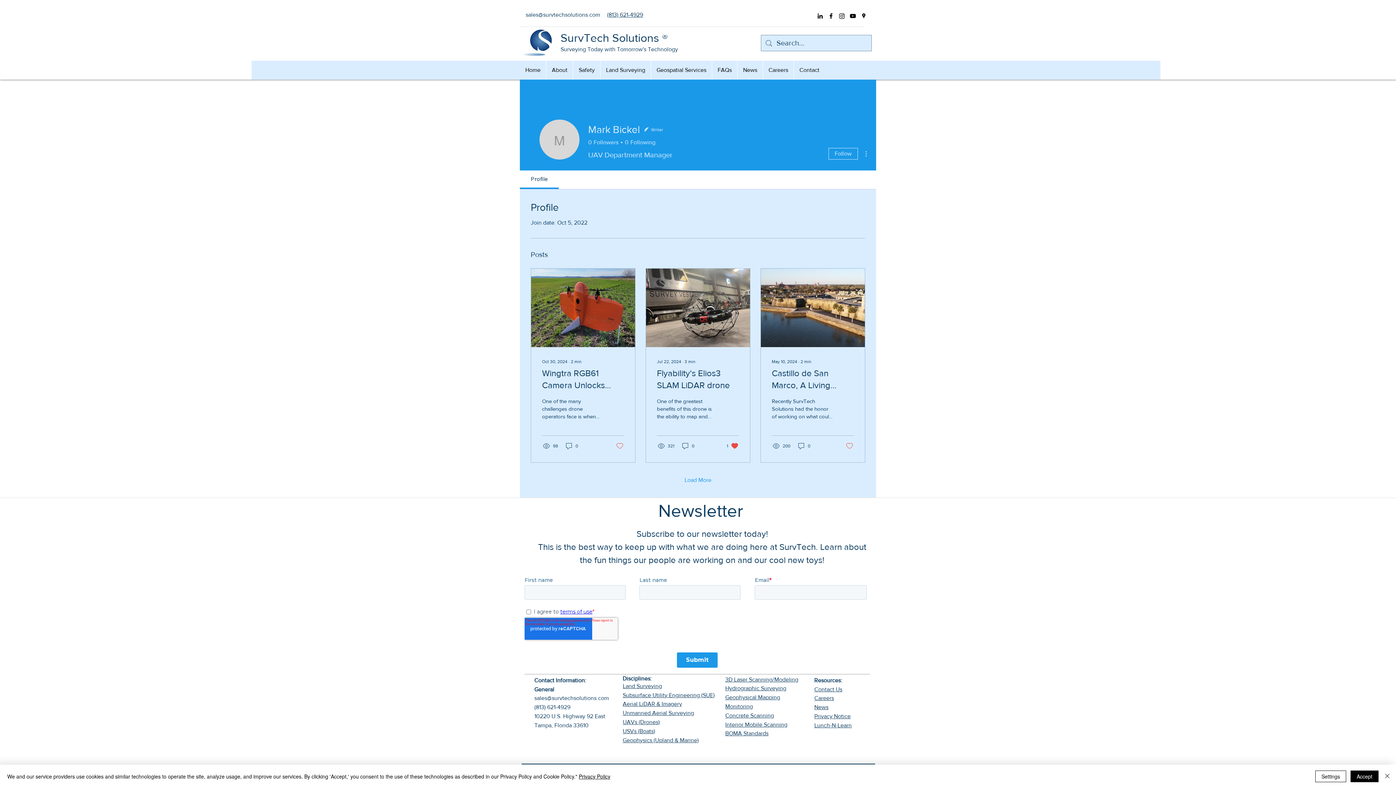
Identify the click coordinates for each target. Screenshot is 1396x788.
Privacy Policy (594, 776)
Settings (1330, 776)
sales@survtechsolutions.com (571, 698)
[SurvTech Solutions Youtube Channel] (853, 16)
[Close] (1387, 776)
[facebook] (831, 16)
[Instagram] (842, 16)
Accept (1364, 776)
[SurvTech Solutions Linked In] (820, 16)
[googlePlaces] (863, 16)
